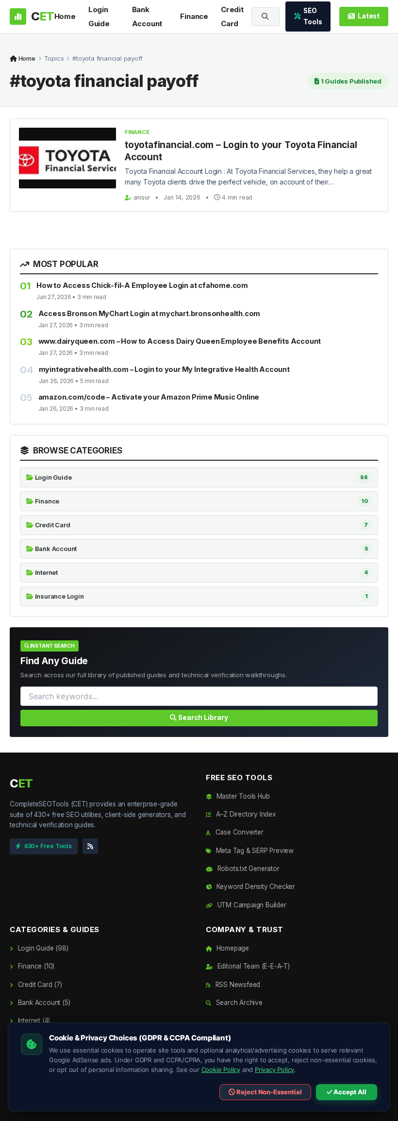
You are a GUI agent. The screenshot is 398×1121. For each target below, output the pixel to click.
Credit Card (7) (39, 984)
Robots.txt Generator (248, 868)
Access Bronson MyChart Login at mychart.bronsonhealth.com (149, 313)
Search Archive (238, 1002)
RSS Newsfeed (237, 984)
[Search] (265, 16)
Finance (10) (35, 966)
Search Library (202, 717)
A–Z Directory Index (245, 814)
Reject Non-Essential (268, 1092)
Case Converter (239, 832)
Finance (194, 16)
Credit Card (232, 16)
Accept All (349, 1092)
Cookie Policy (220, 1069)
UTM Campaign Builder (251, 905)
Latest (369, 16)
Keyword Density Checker (255, 886)
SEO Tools (312, 16)
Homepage (232, 948)
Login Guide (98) (42, 948)
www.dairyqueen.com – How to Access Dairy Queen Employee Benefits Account (179, 341)
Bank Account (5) (43, 1002)
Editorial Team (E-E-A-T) (253, 966)
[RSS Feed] (90, 846)
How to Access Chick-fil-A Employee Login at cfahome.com (142, 285)
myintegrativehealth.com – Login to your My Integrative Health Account (164, 369)
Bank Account (147, 16)
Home (65, 16)
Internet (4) (33, 1020)
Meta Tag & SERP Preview (254, 850)
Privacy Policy (274, 1069)
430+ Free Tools (48, 846)
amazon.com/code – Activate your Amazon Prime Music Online (149, 397)
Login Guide (99, 16)
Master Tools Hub (242, 796)
